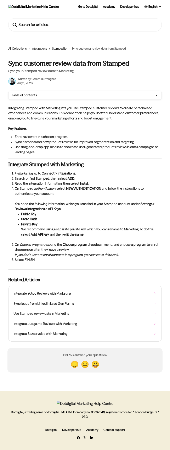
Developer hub (129, 6)
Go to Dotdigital (88, 6)
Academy (109, 6)
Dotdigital (51, 430)
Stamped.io (59, 48)
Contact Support (114, 430)
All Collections (17, 48)
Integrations (39, 48)
